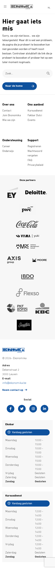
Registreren (34, 146)
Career (6, 146)
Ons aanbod (36, 104)
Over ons (8, 104)
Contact (6, 110)
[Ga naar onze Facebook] (10, 409)
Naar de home (14, 86)
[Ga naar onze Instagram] (33, 409)
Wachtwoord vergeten (35, 153)
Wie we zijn (8, 120)
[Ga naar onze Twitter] (22, 409)
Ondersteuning (12, 140)
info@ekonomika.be (14, 383)
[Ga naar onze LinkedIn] (44, 409)
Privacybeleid (35, 165)
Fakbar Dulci (35, 115)
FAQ (30, 160)
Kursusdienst (35, 110)
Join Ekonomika (11, 115)
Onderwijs (8, 151)
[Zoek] (48, 73)
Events (31, 120)
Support (33, 140)
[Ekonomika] (22, 8)
